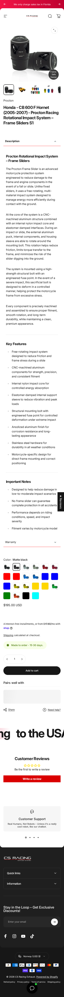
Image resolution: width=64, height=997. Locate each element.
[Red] (45, 566)
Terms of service (38, 982)
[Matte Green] (6, 595)
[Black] (6, 566)
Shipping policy (53, 982)
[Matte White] (35, 566)
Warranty (10, 542)
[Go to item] (8, 89)
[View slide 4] (38, 838)
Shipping (8, 635)
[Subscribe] (54, 921)
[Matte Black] (26, 595)
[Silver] (26, 566)
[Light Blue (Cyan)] (35, 595)
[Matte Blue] (35, 576)
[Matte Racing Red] (16, 576)
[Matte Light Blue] (6, 586)
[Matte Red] (54, 566)
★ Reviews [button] (60, 502)
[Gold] (26, 586)
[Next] (59, 4)
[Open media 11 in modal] (54, 30)
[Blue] (26, 576)
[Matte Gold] (45, 586)
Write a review (32, 779)
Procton (8, 100)
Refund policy (9, 982)
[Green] (54, 586)
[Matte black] (16, 566)
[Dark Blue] (45, 576)
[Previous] (5, 4)
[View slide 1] (26, 838)
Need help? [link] (54, 709)
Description (12, 141)
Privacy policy (23, 982)
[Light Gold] (16, 586)
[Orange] (16, 595)
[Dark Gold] (35, 586)
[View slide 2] (30, 838)
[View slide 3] (34, 838)
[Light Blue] (54, 576)
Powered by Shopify (47, 976)
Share (11, 709)
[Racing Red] (6, 576)
